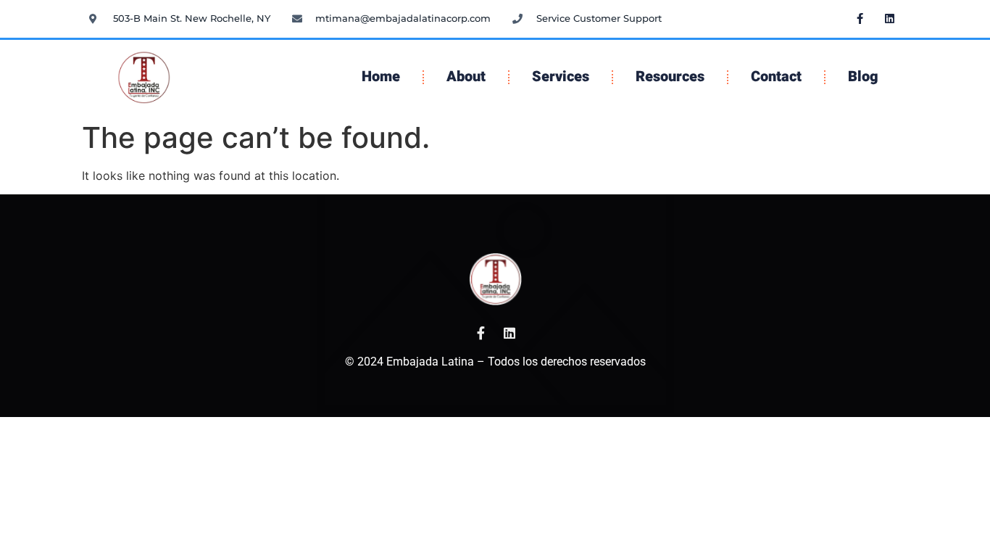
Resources (670, 76)
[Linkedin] (890, 18)
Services (560, 76)
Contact (776, 76)
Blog (863, 76)
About (466, 76)
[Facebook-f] (860, 18)
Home (381, 76)
